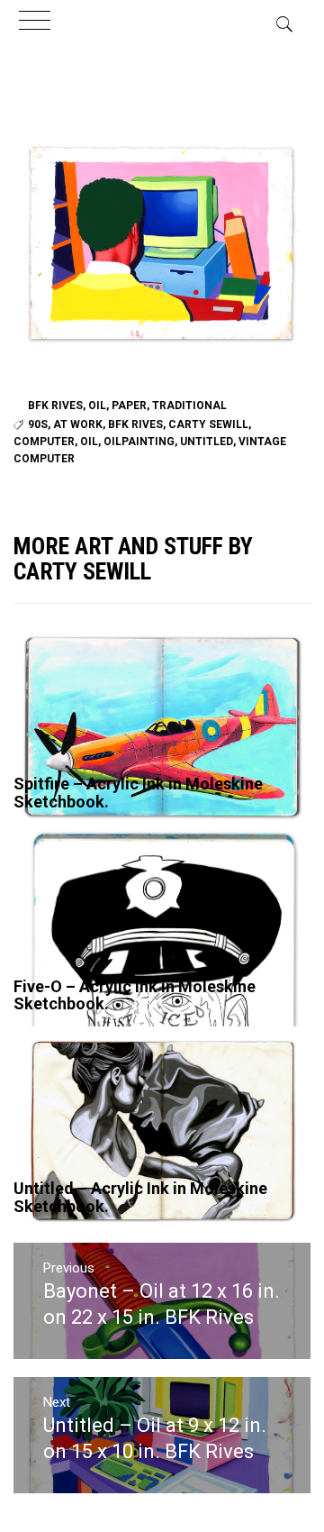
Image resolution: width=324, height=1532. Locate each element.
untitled (206, 441)
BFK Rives (55, 405)
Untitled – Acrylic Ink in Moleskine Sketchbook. (140, 1197)
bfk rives (135, 424)
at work (78, 424)
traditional (189, 405)
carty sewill (208, 424)
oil (97, 405)
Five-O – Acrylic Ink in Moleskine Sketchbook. (135, 995)
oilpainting (139, 441)
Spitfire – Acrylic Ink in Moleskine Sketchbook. (138, 792)
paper (129, 405)
